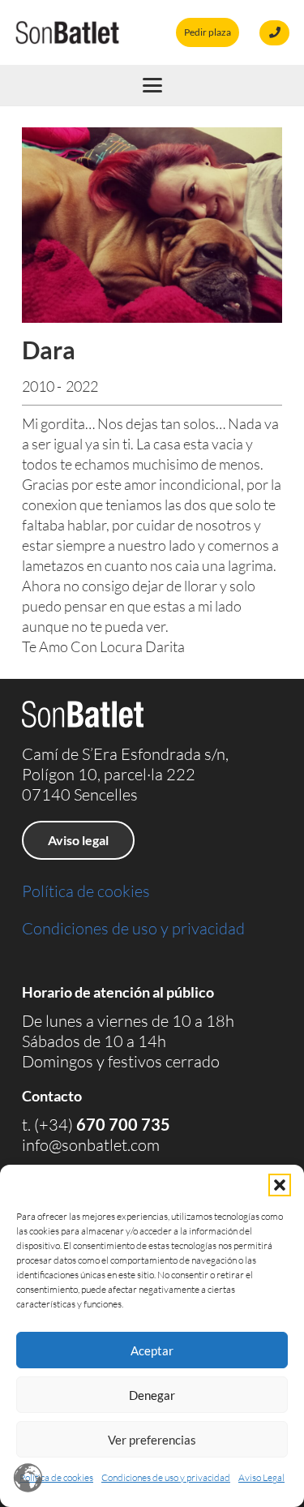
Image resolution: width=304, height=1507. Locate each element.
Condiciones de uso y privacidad (165, 1477)
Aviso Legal (261, 1477)
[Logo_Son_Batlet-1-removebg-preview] (67, 32)
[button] (280, 1185)
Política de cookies (56, 1477)
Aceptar (152, 1350)
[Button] (274, 32)
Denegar (152, 1395)
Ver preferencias (152, 1439)
